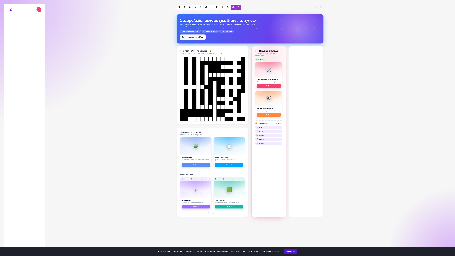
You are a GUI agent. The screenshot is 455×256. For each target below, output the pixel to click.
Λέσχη (278, 123)
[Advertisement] (306, 85)
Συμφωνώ (290, 251)
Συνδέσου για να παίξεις (192, 37)
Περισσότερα (276, 251)
